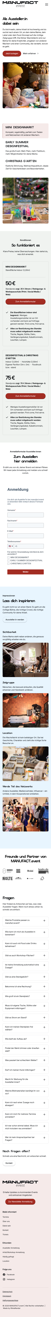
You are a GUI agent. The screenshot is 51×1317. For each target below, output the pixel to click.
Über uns (6, 1221)
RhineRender (15, 1308)
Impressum (7, 1296)
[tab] (26, 130)
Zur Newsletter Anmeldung (20, 1201)
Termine (6, 1217)
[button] (46, 4)
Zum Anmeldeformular (25, 301)
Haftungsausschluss (10, 1300)
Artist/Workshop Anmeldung (14, 1252)
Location (6, 1261)
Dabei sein (7, 1226)
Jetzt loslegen (12, 53)
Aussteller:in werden (15, 619)
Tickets (5, 1234)
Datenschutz (7, 1292)
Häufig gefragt (8, 1257)
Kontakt (9, 1163)
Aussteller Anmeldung (11, 1248)
